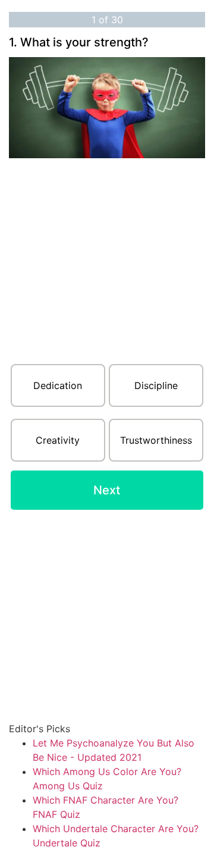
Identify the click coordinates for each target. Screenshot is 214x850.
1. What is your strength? (79, 42)
